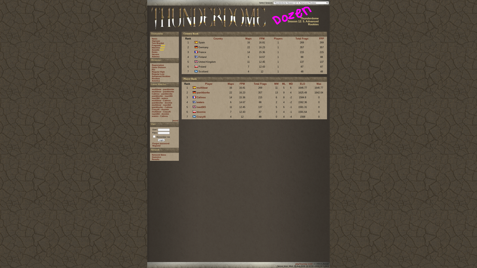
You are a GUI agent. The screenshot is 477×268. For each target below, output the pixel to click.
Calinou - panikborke (162, 94)
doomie (201, 112)
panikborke (203, 92)
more (175, 120)
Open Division (159, 67)
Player (208, 83)
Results (155, 159)
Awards (155, 50)
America (156, 81)
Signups (156, 41)
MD (291, 83)
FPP (321, 38)
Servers (155, 54)
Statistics (156, 157)
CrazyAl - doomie (160, 109)
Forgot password (160, 143)
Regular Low (158, 74)
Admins (155, 56)
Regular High (158, 72)
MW (276, 83)
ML (284, 83)
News (154, 39)
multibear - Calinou (161, 100)
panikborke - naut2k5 (162, 96)
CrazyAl (201, 116)
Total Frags (302, 38)
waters (200, 102)
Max (319, 83)
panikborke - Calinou (162, 107)
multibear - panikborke (163, 89)
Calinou (201, 97)
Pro (153, 69)
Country (218, 38)
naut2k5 (201, 107)
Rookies (156, 78)
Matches (156, 48)
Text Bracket (158, 43)
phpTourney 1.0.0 (304, 264)
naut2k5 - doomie (160, 114)
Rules (154, 52)
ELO (302, 83)
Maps (248, 38)
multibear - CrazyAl (161, 112)
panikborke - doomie (162, 103)
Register (156, 146)
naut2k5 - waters (160, 98)
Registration (158, 65)
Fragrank (156, 45)
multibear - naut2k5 (161, 105)
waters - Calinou (160, 116)
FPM (262, 38)
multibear (202, 87)
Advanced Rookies (161, 76)
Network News (159, 155)
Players (278, 38)
